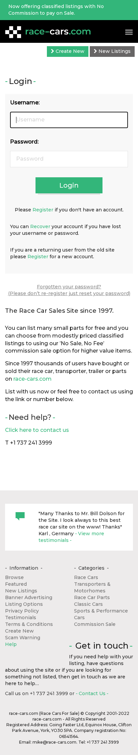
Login (69, 185)
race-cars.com (32, 379)
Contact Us (92, 693)
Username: (25, 102)
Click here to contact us (37, 430)
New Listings (114, 51)
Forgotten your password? (69, 287)
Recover (40, 226)
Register (42, 210)
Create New (69, 51)
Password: (24, 141)
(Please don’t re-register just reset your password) (69, 293)
